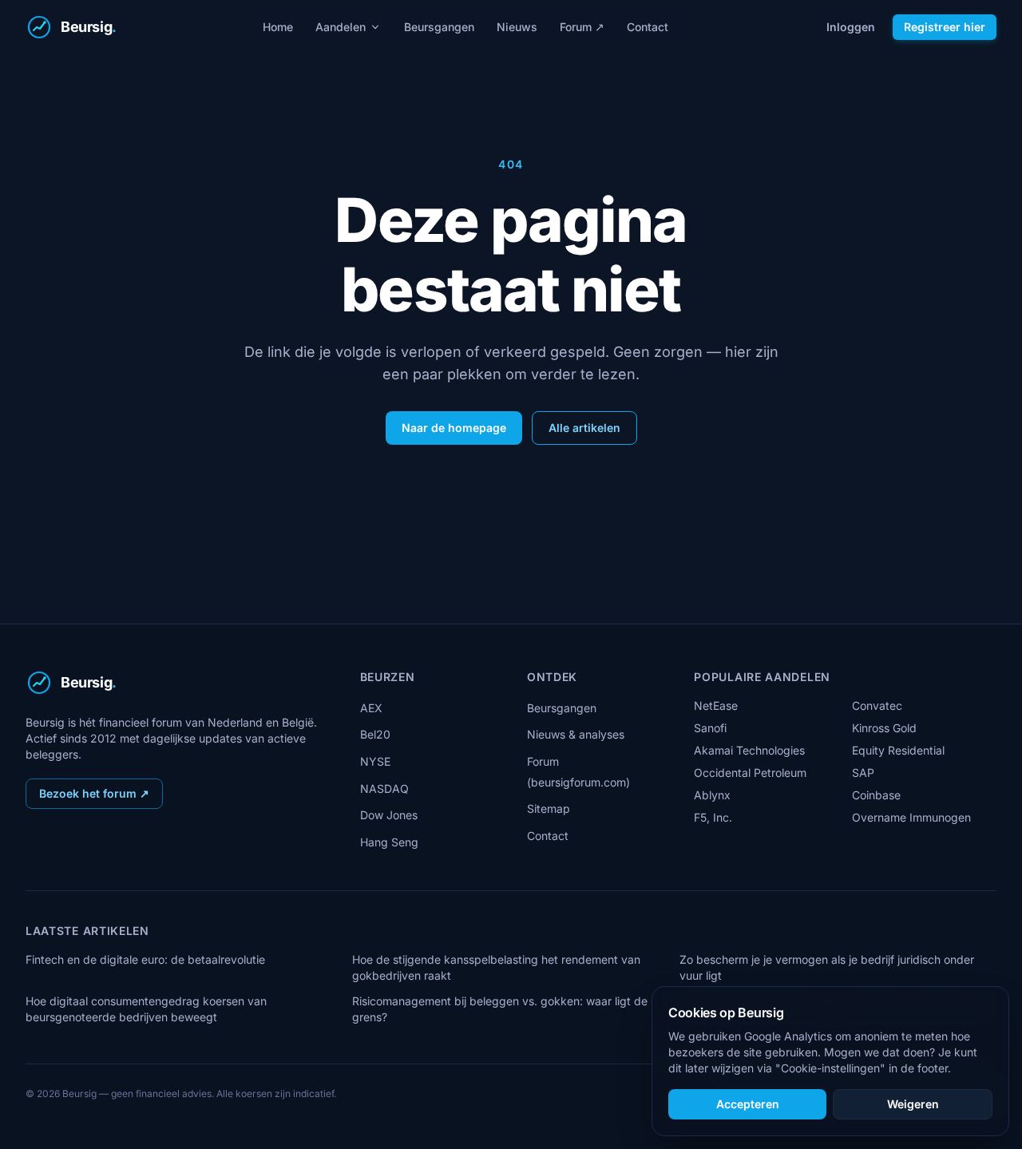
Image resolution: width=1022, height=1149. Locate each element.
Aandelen (340, 27)
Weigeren (913, 1104)
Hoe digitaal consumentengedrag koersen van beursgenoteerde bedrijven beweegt (146, 1009)
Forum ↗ (582, 27)
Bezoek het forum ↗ (94, 793)
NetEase (716, 705)
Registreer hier (944, 27)
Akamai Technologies (749, 750)
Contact (647, 27)
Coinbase (876, 795)
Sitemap (548, 808)
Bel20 (375, 734)
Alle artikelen (584, 427)
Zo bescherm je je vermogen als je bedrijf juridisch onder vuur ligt (826, 967)
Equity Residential (898, 750)
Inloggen (850, 27)
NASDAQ (384, 788)
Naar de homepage (454, 427)
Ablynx (712, 795)
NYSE (375, 761)
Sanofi (710, 728)
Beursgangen (439, 27)
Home (278, 27)
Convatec (877, 705)
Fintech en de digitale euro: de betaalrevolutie (145, 959)
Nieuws (517, 27)
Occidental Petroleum (750, 772)
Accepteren (747, 1104)
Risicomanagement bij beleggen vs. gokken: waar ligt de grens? (500, 1009)
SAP (863, 772)
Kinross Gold (884, 728)
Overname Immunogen (911, 817)
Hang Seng (389, 842)
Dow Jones (389, 815)
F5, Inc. (713, 817)
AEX (371, 708)
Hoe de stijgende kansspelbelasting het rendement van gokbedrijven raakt (496, 967)
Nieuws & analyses (575, 734)
